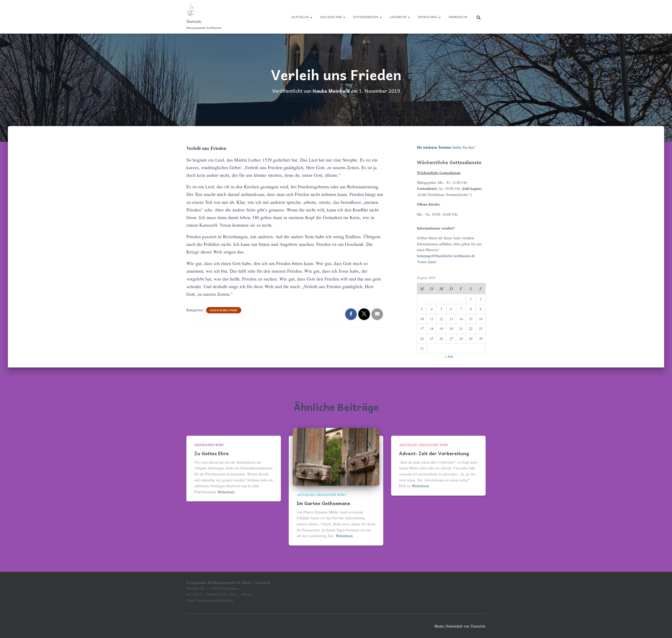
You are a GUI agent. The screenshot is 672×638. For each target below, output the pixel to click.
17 (422, 328)
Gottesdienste (366, 17)
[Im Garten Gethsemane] (336, 456)
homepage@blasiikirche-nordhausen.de (446, 255)
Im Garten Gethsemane (323, 503)
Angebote (398, 17)
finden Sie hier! (446, 147)
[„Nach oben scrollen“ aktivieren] (661, 627)
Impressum (458, 17)
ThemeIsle (478, 626)
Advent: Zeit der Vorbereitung (434, 453)
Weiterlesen (225, 491)
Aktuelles (300, 17)
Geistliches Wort (224, 310)
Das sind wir (331, 17)
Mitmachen (428, 17)
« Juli (449, 356)
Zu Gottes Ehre (211, 453)
